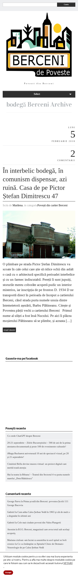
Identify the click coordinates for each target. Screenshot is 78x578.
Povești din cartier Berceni (52, 205)
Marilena (18, 205)
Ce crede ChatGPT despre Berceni (23, 435)
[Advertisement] (28, 395)
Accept (8, 572)
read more (9, 329)
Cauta (66, 4)
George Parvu (13, 501)
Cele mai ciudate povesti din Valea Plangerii (39, 522)
